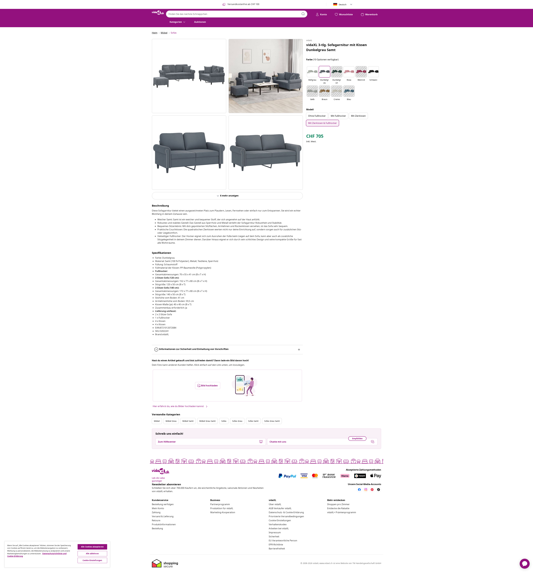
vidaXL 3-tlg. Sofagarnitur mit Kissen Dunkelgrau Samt (336, 47)
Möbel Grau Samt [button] (207, 421)
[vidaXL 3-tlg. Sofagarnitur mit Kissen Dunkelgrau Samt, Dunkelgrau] (189, 76)
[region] (57, 554)
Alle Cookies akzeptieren (92, 547)
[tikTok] (378, 489)
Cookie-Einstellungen (280, 520)
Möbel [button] (157, 421)
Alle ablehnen (92, 553)
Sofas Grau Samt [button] (272, 421)
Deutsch (342, 4)
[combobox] (236, 14)
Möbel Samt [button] (187, 421)
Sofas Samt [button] (253, 421)
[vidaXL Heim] (158, 13)
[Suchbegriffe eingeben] (303, 14)
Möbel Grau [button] (171, 421)
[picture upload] (244, 385)
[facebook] (359, 489)
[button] (312, 75)
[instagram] (365, 489)
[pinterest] (372, 489)
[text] (314, 136)
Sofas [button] (223, 421)
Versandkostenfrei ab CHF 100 (243, 4)
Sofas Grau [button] (237, 421)
